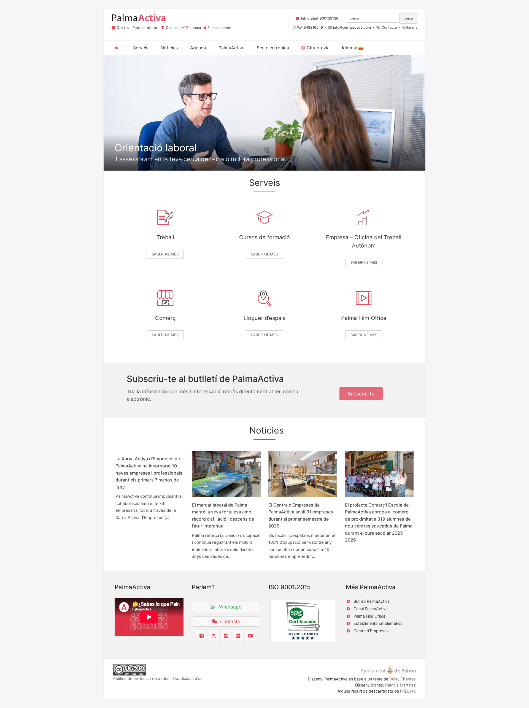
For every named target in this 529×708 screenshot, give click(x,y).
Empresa (193, 28)
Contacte (389, 27)
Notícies (169, 47)
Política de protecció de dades (141, 678)
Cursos (172, 28)
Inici (116, 47)
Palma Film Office (364, 318)
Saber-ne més (165, 254)
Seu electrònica (273, 47)
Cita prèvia (317, 47)
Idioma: (350, 47)
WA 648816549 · (312, 27)
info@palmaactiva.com (352, 27)
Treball (165, 237)
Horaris (411, 27)
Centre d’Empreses (371, 630)
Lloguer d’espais (264, 318)
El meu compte (219, 28)
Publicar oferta (145, 28)
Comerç (165, 318)
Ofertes (123, 28)
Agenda (198, 47)
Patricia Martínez (400, 685)
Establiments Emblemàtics (378, 623)
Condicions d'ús (188, 678)
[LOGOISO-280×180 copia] (303, 621)
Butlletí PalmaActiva (371, 601)
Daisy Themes (402, 679)
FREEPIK (408, 691)
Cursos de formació (264, 237)
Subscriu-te (361, 394)
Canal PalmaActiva (370, 608)
